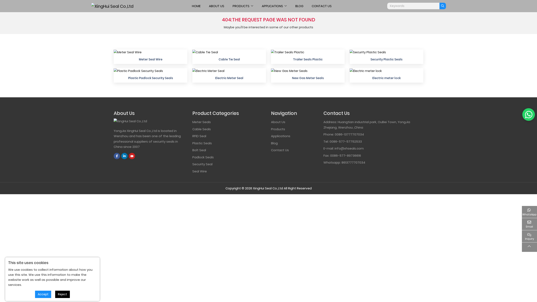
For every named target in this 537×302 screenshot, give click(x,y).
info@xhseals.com (349, 148)
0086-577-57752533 (346, 141)
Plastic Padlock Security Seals (150, 78)
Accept (43, 294)
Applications (272, 6)
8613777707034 (353, 162)
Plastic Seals (202, 143)
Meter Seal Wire (150, 59)
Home (196, 6)
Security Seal (202, 164)
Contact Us (322, 6)
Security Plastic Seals (386, 59)
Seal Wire (199, 171)
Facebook (117, 156)
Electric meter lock (386, 78)
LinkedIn (124, 156)
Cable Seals (201, 129)
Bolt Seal (199, 150)
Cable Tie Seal (229, 59)
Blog (299, 6)
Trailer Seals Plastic (308, 59)
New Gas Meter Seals (308, 78)
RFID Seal (199, 136)
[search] (442, 6)
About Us (216, 6)
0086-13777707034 (349, 134)
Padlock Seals (203, 157)
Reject (62, 294)
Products (241, 6)
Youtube (132, 156)
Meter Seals (201, 122)
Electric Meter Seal (229, 78)
